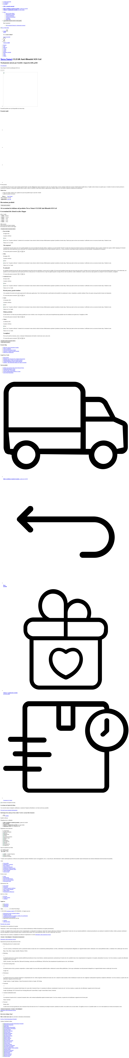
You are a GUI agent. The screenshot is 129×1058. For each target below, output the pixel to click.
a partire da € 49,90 (15, 8)
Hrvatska (10, 1035)
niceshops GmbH (10, 911)
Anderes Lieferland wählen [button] (6, 1021)
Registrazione (6, 877)
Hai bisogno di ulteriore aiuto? (9, 869)
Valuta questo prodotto (5, 205)
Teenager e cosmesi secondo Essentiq (11, 351)
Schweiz (10, 1041)
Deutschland (12, 1027)
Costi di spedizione (10, 15)
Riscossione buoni (7, 881)
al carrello (5, 4)
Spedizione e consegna (8, 864)
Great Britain (13, 1028)
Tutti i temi (8, 19)
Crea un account (6, 36)
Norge (8, 1056)
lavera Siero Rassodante (8, 372)
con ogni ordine (13, 9)
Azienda (5, 920)
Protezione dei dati (7, 914)
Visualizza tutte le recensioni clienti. (8, 228)
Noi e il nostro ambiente (8, 889)
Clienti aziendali (6, 870)
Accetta (2, 937)
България (11, 1040)
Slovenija (10, 1030)
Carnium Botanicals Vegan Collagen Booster (12, 361)
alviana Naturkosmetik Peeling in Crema (11, 371)
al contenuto (5, 2)
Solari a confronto (7, 348)
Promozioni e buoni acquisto (9, 868)
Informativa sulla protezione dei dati (43, 934)
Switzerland (12, 1045)
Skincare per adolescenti (8, 352)
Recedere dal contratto (5, 924)
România (10, 1033)
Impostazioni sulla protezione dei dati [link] (11, 918)
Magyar (9, 1038)
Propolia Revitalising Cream (9, 369)
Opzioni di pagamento (10, 17)
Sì (18, 251)
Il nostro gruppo (6, 897)
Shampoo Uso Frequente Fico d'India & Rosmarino (14, 358)
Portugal (10, 1053)
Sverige (9, 1034)
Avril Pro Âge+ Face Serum (9, 370)
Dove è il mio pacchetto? (8, 879)
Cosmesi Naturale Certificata (9, 888)
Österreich (11, 1024)
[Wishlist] (4, 39)
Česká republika (14, 1047)
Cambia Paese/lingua (15, 908)
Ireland (9, 1049)
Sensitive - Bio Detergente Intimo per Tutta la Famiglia (14, 362)
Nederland (11, 1050)
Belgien (9, 1055)
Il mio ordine (6, 863)
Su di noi (5, 896)
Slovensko (11, 1046)
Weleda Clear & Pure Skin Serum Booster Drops (13, 367)
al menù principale (7, 1)
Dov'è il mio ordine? (10, 13)
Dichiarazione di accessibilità (9, 917)
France (8, 1032)
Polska (8, 1037)
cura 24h (9, 199)
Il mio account (6, 871)
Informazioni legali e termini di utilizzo (11, 913)
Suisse (8, 1043)
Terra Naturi (6, 59)
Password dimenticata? (8, 878)
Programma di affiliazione (8, 891)
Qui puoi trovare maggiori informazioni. (9, 810)
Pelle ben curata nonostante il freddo (11, 347)
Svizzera (10, 1044)
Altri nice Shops (6, 921)
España (9, 1029)
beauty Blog (5, 885)
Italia (8, 1026)
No (22, 251)
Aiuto (4, 12)
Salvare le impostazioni (5, 1008)
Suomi (8, 1039)
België (8, 1052)
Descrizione (4, 184)
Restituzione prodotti (10, 14)
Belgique (10, 1051)
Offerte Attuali (6, 890)
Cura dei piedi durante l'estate (9, 350)
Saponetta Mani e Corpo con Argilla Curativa (12, 360)
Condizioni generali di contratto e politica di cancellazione (15, 915)
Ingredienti (5, 886)
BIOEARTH (6, 357)
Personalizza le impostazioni (18, 937)
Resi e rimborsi (6, 865)
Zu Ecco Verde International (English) (9, 1019)
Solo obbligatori (8, 937)
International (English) (19, 1023)
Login (4, 32)
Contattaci (8, 18)
